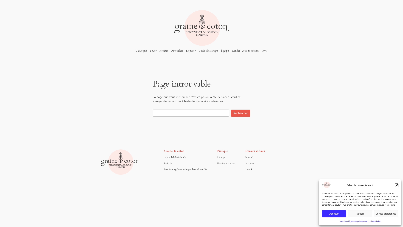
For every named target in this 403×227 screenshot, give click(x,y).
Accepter (334, 213)
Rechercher (240, 113)
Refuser (360, 213)
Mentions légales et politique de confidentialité (360, 221)
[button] (396, 185)
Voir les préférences (386, 213)
